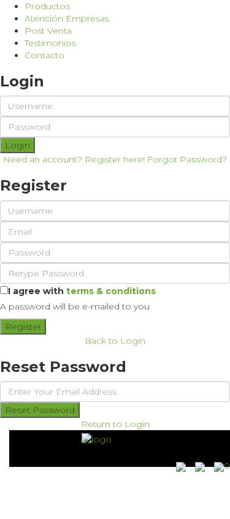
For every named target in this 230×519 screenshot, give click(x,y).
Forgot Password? (187, 159)
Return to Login (115, 424)
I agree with (82, 291)
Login (17, 145)
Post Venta (48, 30)
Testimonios (50, 42)
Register (23, 326)
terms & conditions (111, 291)
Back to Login (115, 340)
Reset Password (40, 409)
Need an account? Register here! (74, 159)
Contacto (44, 55)
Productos (47, 6)
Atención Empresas (67, 18)
